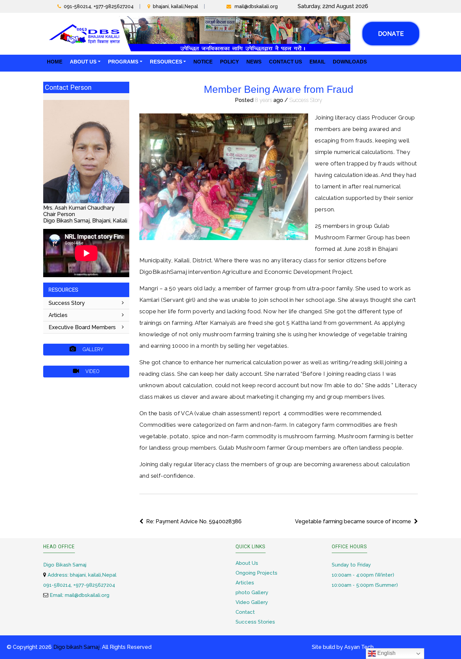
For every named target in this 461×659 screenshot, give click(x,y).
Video (92, 371)
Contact (245, 612)
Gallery (92, 349)
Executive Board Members (82, 327)
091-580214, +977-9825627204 (99, 6)
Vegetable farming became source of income (353, 521)
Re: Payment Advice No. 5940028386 (194, 521)
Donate (391, 33)
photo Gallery (252, 592)
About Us (247, 563)
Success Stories (255, 622)
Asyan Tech (359, 647)
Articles (58, 315)
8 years (263, 100)
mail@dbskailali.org (256, 6)
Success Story (67, 303)
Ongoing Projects (256, 573)
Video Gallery (252, 602)
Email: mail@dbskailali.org (78, 595)
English (386, 653)
